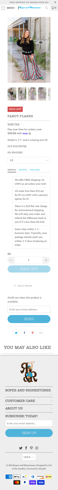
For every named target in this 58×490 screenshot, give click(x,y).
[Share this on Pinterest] (32, 332)
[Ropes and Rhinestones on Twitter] (21, 448)
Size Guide (35, 170)
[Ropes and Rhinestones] (29, 8)
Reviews (23, 170)
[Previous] (9, 50)
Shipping (12, 170)
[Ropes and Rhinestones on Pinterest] (31, 448)
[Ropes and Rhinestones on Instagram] (37, 448)
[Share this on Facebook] (24, 332)
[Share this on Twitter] (16, 332)
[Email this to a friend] (40, 332)
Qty (9, 253)
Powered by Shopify (36, 468)
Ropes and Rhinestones (24, 465)
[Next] (48, 50)
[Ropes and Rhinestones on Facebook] (26, 448)
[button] (23, 286)
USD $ (27, 457)
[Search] (46, 8)
